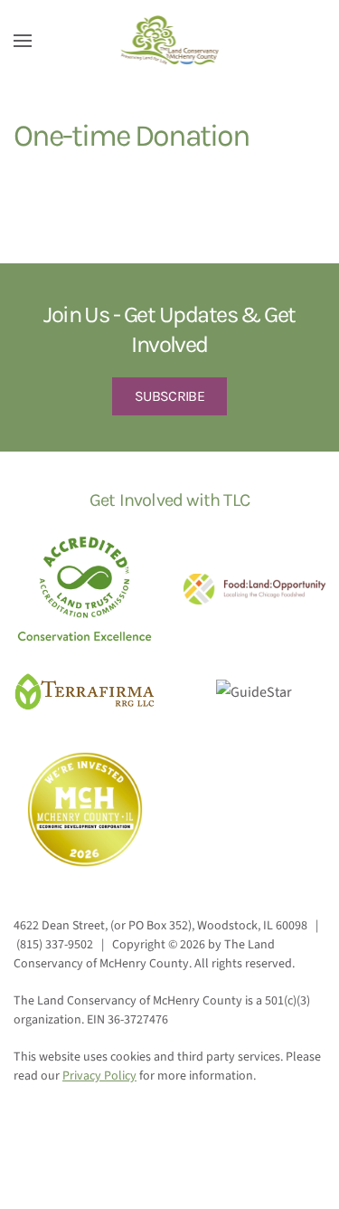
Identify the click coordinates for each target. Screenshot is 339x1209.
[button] (23, 40)
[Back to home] (169, 40)
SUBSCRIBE (169, 396)
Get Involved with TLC (169, 500)
